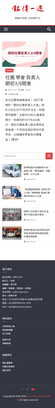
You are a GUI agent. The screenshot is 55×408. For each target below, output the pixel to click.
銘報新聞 (6, 343)
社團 (16, 94)
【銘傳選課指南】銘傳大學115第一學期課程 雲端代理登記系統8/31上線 (37, 192)
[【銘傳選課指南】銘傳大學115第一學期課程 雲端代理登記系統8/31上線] (11, 196)
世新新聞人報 (8, 326)
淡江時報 (6, 333)
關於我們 (6, 370)
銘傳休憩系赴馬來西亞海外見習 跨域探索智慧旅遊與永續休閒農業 (37, 233)
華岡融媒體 (7, 329)
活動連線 (9, 70)
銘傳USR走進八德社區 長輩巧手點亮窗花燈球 (36, 213)
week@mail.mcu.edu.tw (19, 306)
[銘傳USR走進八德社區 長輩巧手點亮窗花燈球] (11, 216)
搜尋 (49, 156)
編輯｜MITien (26, 89)
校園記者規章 (8, 366)
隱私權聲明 (7, 362)
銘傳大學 (6, 339)
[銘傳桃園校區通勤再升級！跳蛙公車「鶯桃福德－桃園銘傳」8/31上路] (11, 174)
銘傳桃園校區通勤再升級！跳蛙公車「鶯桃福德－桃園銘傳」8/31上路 (37, 171)
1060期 (10, 94)
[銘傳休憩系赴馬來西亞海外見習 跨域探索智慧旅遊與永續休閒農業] (11, 236)
